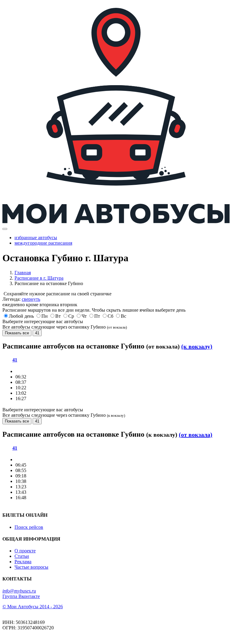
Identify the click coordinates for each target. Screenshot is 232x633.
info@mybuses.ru (19, 590)
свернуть (31, 299)
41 (37, 333)
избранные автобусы (35, 237)
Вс (123, 316)
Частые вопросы (31, 567)
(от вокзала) (195, 434)
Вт (58, 316)
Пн (44, 316)
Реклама (22, 561)
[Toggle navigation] (4, 229)
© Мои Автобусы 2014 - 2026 (32, 606)
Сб (110, 316)
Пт (97, 316)
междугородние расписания (43, 243)
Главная (22, 272)
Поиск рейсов (28, 527)
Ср (71, 316)
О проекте (25, 550)
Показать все (17, 333)
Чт (84, 316)
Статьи (21, 556)
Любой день (21, 316)
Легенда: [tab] (21, 299)
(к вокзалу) (196, 346)
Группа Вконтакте (21, 596)
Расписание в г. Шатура (38, 278)
